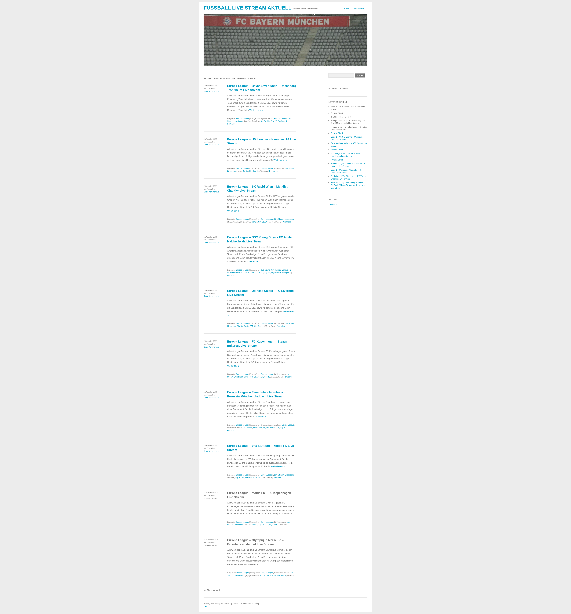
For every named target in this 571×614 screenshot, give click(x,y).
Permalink (231, 124)
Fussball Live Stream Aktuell (247, 8)
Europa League (242, 119)
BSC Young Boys (267, 270)
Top (205, 607)
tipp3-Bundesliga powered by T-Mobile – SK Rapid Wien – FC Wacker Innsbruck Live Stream (348, 185)
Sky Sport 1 (282, 121)
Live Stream (289, 168)
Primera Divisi (337, 133)
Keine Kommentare (211, 91)
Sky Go (263, 121)
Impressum (359, 9)
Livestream (238, 121)
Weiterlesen (256, 110)
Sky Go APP (272, 121)
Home (346, 9)
